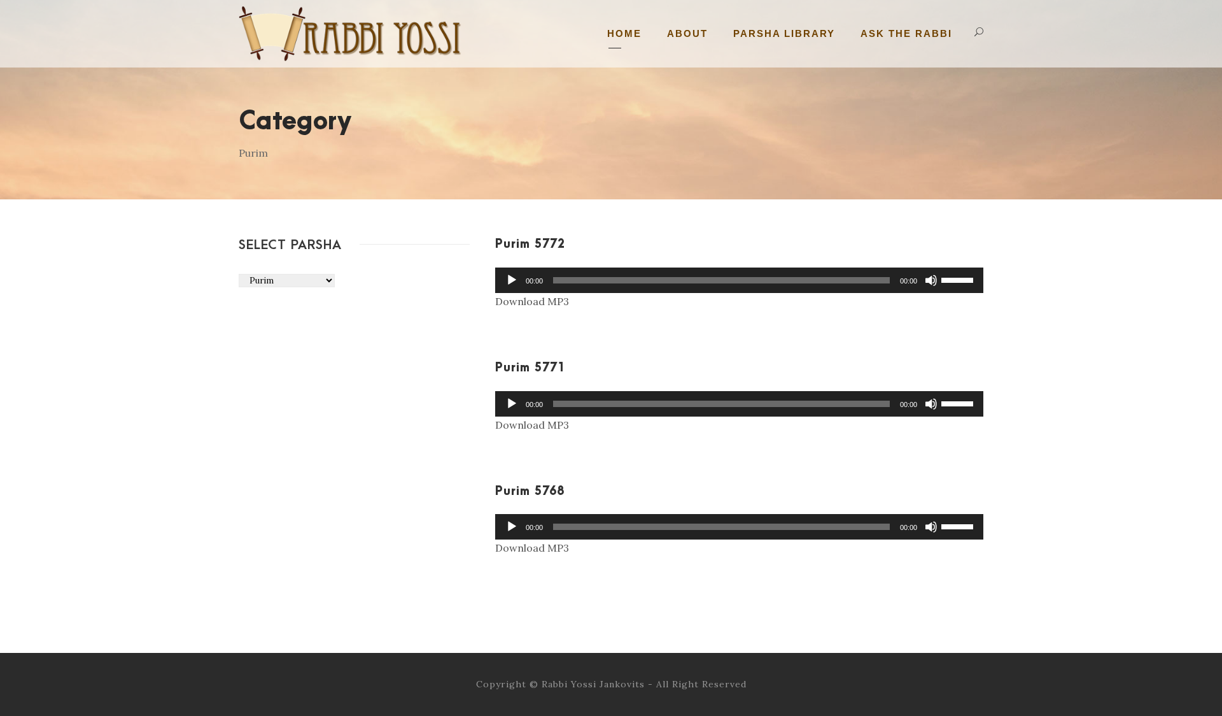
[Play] (511, 280)
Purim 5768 (530, 491)
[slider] (959, 279)
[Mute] (931, 280)
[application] (739, 280)
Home (624, 33)
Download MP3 (532, 301)
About (687, 33)
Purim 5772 (530, 244)
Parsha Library (784, 33)
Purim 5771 (530, 368)
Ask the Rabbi (906, 33)
